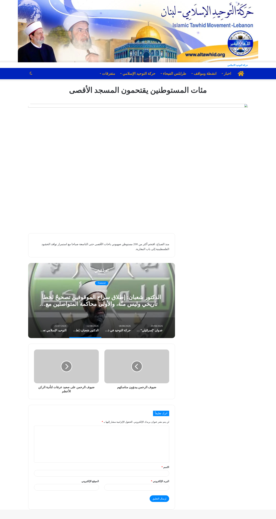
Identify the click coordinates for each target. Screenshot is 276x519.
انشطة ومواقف (205, 73)
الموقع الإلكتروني (90, 481)
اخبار (227, 73)
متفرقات (108, 73)
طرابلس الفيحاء (174, 73)
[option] (101, 300)
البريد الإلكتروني (160, 481)
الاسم (165, 467)
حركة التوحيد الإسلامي (139, 73)
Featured (102, 283)
